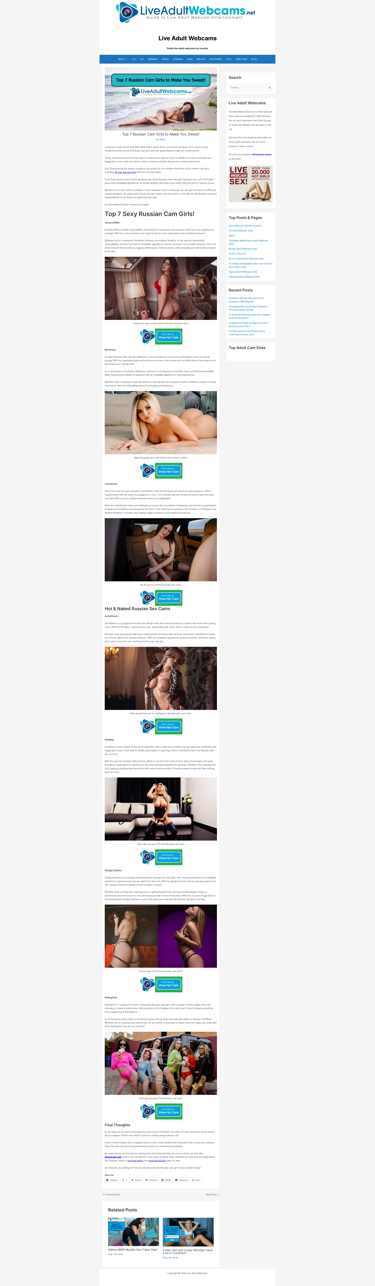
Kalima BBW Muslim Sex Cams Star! (132, 1249)
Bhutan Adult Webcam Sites (243, 248)
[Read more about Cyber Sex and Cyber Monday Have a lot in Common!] (188, 1231)
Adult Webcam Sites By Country (245, 225)
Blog (254, 59)
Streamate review (262, 154)
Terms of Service (237, 253)
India (189, 59)
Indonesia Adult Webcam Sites (244, 276)
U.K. (142, 59)
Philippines (215, 59)
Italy (229, 59)
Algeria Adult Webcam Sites (243, 271)
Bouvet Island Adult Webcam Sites (246, 258)
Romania (178, 59)
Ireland (201, 59)
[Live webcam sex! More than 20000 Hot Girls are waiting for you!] (251, 183)
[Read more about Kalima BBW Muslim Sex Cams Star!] (133, 1231)
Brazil (165, 59)
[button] (126, 59)
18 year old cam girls (125, 172)
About (121, 59)
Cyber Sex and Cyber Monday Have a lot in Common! (188, 1251)
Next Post (212, 1194)
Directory (241, 59)
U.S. (134, 59)
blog (110, 1254)
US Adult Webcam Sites (241, 230)
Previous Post (111, 1194)
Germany (153, 59)
